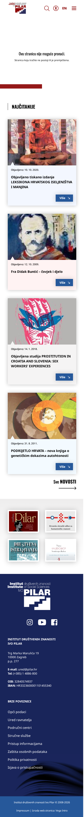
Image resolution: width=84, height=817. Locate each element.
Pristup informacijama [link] (25, 743)
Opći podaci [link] (17, 712)
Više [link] (62, 198)
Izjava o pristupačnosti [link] (25, 767)
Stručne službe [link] (19, 735)
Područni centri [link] (20, 727)
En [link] (64, 8)
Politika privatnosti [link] (22, 759)
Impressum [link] (22, 810)
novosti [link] (64, 482)
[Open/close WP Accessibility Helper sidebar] (56, 8)
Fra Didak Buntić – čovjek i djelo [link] (37, 271)
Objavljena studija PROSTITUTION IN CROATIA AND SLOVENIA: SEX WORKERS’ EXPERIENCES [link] (41, 361)
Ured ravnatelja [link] (20, 720)
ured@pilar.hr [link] (27, 669)
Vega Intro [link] (61, 810)
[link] (17, 8)
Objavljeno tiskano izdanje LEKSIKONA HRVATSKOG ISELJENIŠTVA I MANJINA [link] (41, 182)
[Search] (47, 8)
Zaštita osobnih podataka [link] (27, 751)
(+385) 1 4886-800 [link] (25, 673)
